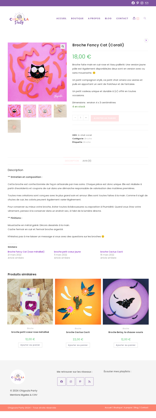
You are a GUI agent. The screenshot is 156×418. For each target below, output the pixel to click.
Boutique (118, 407)
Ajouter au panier (105, 118)
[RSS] (89, 381)
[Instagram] (71, 381)
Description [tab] (72, 160)
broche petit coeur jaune (67, 251)
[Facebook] (61, 381)
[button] (62, 46)
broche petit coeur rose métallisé (30, 332)
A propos (128, 407)
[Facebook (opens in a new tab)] (133, 3)
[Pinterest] (80, 381)
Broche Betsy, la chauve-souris (125, 332)
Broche (88, 138)
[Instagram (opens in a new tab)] (142, 3)
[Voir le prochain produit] (146, 40)
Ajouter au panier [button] (30, 345)
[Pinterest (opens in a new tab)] (138, 3)
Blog (136, 407)
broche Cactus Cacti (111, 251)
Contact (144, 407)
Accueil (108, 407)
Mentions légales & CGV (23, 394)
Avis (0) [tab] (87, 160)
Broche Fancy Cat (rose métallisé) (26, 251)
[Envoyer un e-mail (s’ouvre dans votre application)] (146, 3)
